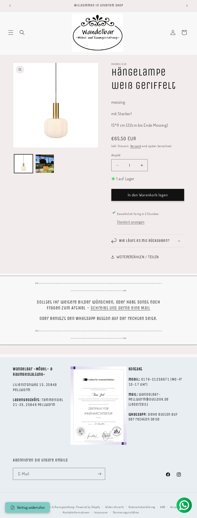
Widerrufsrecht (114, 507)
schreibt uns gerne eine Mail (120, 308)
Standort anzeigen (130, 222)
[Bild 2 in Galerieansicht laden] (44, 163)
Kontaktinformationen (76, 512)
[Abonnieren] (99, 474)
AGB (162, 507)
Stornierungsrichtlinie (126, 512)
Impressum (101, 512)
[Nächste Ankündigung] (187, 5)
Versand (135, 146)
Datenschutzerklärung (142, 507)
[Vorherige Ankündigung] (10, 5)
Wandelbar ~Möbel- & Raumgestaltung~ (52, 507)
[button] (10, 32)
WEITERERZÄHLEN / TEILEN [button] (137, 257)
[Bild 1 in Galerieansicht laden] (23, 163)
